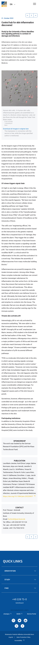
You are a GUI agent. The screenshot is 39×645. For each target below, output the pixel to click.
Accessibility (18, 640)
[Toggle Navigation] (34, 4)
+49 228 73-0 (19, 599)
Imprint (11, 637)
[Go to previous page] (28, 15)
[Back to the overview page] (32, 15)
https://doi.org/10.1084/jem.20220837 (18, 496)
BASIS (18, 614)
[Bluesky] (19, 620)
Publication (19, 461)
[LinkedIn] (16, 626)
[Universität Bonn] (4, 4)
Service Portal (31, 614)
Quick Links (12, 561)
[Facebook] (22, 626)
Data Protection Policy (23, 637)
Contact (19, 508)
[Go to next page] (36, 15)
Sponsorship (20, 441)
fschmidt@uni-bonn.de (16, 519)
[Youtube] (25, 620)
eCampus (7, 614)
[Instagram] (13, 620)
